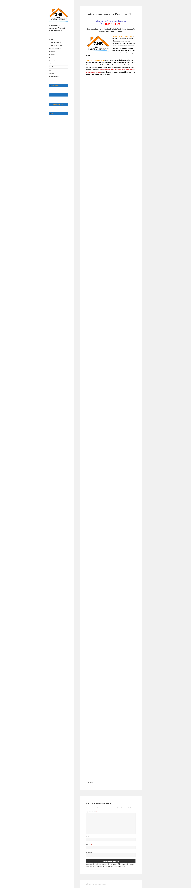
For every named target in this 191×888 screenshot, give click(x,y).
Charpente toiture (54, 61)
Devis (50, 70)
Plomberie (52, 51)
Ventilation (52, 67)
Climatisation (53, 64)
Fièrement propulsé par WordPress (96, 884)
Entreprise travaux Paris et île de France (57, 28)
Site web (89, 852)
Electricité (52, 55)
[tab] (58, 85)
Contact (51, 73)
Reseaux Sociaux (54, 76)
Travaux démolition (55, 42)
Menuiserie (52, 58)
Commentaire (91, 812)
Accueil (51, 39)
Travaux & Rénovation (55, 45)
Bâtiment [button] (90, 782)
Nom (88, 837)
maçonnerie (125, 67)
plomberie (95, 70)
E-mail (89, 845)
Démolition (116, 67)
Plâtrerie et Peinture (55, 48)
